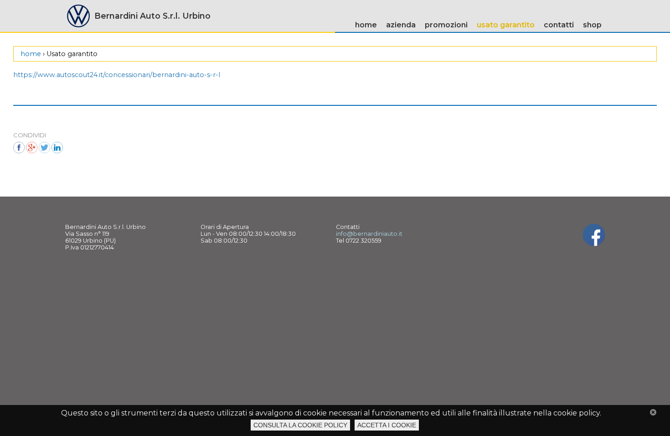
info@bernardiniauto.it (369, 233)
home (366, 25)
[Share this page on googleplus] (31, 147)
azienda (401, 25)
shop (592, 25)
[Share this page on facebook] (19, 147)
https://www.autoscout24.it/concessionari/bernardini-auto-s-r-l (116, 75)
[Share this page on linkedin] (57, 147)
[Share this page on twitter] (44, 147)
